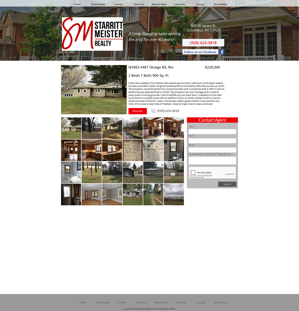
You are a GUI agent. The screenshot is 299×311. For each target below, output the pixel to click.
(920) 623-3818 (203, 42)
